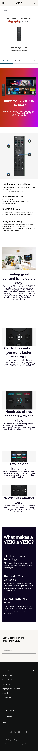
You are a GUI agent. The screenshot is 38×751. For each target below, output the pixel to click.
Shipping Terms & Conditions (11, 689)
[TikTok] (23, 732)
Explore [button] (5, 705)
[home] (19, 3)
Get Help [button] (5, 670)
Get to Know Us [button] (8, 711)
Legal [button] (4, 722)
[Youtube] (19, 732)
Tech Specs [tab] (19, 61)
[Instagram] (15, 732)
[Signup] (34, 651)
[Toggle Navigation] (3, 3)
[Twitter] (27, 732)
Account (5, 693)
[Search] (35, 3)
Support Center (7, 675)
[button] (19, 33)
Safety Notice (6, 697)
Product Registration (9, 680)
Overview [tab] (6, 61)
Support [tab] (32, 61)
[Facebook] (11, 732)
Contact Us (6, 684)
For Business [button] (7, 716)
